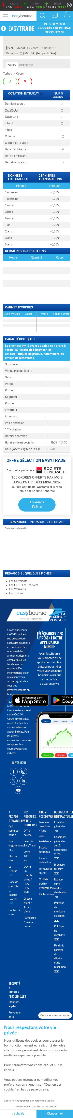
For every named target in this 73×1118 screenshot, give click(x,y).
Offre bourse (28, 833)
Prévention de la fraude (14, 1017)
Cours (12, 65)
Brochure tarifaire (59, 867)
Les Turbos (16, 593)
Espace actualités (44, 849)
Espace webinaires (44, 860)
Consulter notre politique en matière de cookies (29, 1100)
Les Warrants (17, 589)
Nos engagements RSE (14, 845)
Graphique (26, 65)
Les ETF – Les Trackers (23, 585)
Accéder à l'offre (36, 504)
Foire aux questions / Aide (44, 826)
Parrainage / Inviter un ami (29, 922)
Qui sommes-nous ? (14, 830)
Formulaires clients (44, 871)
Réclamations (44, 894)
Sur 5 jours (58, 95)
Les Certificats (18, 581)
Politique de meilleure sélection (59, 909)
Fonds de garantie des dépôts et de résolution (59, 956)
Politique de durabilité (59, 930)
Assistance (44, 841)
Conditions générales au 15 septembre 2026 (59, 846)
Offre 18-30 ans (27, 856)
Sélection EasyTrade (29, 843)
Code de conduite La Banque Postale (13, 891)
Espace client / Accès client (28, 905)
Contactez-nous (14, 912)
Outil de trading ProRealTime (44, 883)
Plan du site (13, 858)
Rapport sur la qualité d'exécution (59, 886)
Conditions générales (59, 824)
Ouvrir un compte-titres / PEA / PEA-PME (28, 880)
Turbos (7, 73)
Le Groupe (13, 869)
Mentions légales (14, 1004)
